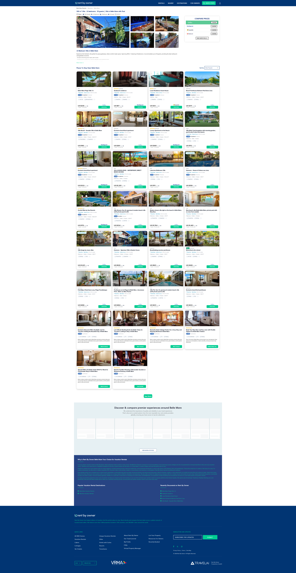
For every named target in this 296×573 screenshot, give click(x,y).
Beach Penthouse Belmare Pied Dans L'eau (199, 90)
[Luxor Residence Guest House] (166, 79)
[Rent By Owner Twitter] (177, 547)
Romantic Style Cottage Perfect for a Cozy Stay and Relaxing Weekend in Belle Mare (166, 330)
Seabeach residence (120, 90)
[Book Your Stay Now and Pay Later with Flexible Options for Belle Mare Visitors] (202, 318)
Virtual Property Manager (132, 548)
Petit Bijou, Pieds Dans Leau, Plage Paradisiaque (92, 290)
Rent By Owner (181, 553)
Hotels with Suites (105, 542)
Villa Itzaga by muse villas (86, 250)
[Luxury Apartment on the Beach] (166, 119)
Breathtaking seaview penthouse (160, 250)
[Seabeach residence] (130, 79)
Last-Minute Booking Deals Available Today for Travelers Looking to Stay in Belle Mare (128, 330)
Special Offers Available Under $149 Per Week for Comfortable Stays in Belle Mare (93, 370)
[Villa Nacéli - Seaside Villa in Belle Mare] (94, 119)
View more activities (148, 450)
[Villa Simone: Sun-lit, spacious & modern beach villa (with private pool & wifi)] (130, 199)
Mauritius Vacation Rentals (87, 493)
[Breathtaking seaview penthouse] (166, 238)
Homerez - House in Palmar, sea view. (197, 170)
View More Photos (82, 46)
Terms (183, 550)
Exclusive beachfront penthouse (196, 290)
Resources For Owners (156, 539)
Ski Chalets (78, 549)
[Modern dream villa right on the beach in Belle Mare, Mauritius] (166, 199)
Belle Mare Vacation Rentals (87, 491)
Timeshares (103, 549)
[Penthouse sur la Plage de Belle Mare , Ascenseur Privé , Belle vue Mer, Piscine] (130, 278)
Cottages (78, 546)
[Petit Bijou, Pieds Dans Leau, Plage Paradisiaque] (94, 278)
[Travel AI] (200, 563)
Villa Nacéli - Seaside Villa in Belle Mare (90, 130)
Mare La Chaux (159, 92)
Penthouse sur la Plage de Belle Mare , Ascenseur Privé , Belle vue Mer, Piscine (129, 290)
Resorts (101, 546)
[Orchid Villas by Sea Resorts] (94, 199)
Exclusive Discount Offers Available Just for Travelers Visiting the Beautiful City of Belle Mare (93, 330)
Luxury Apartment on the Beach (160, 130)
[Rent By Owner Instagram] (182, 547)
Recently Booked (154, 542)
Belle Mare (97, 8)
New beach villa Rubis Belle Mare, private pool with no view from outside (201, 211)
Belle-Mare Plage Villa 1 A (85, 90)
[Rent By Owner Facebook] (173, 547)
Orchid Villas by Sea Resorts (86, 210)
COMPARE (214, 22)
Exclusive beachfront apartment (124, 130)
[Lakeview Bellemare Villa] (166, 159)
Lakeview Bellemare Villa (157, 170)
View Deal (104, 107)
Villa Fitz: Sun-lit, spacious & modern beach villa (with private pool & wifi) (164, 290)
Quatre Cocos (87, 92)
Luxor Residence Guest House (159, 90)
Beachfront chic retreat (193, 250)
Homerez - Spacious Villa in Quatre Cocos (127, 250)
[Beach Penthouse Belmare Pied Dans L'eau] (202, 79)
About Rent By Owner (131, 535)
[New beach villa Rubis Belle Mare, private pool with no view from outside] (202, 199)
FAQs (125, 545)
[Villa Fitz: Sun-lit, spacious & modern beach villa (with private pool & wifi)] (166, 278)
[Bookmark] (82, 18)
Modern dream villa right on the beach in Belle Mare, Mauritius (166, 211)
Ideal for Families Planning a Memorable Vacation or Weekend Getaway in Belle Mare (130, 370)
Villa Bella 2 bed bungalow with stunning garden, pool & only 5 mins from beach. (200, 131)
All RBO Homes (80, 536)
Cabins (77, 542)
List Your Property (154, 535)
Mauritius (90, 8)
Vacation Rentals (80, 539)
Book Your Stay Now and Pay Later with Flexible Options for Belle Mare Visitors (200, 330)
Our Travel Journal (130, 539)
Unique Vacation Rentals (107, 536)
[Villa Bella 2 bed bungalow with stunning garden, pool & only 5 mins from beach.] (202, 119)
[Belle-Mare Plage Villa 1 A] (94, 79)
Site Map (188, 550)
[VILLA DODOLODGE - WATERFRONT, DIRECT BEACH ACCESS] (130, 159)
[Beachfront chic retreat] (202, 238)
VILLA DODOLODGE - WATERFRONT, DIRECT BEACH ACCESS (127, 171)
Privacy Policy (177, 550)
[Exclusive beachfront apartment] (94, 159)
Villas (101, 539)
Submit (210, 537)
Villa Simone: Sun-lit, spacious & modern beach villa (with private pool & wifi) (129, 211)
